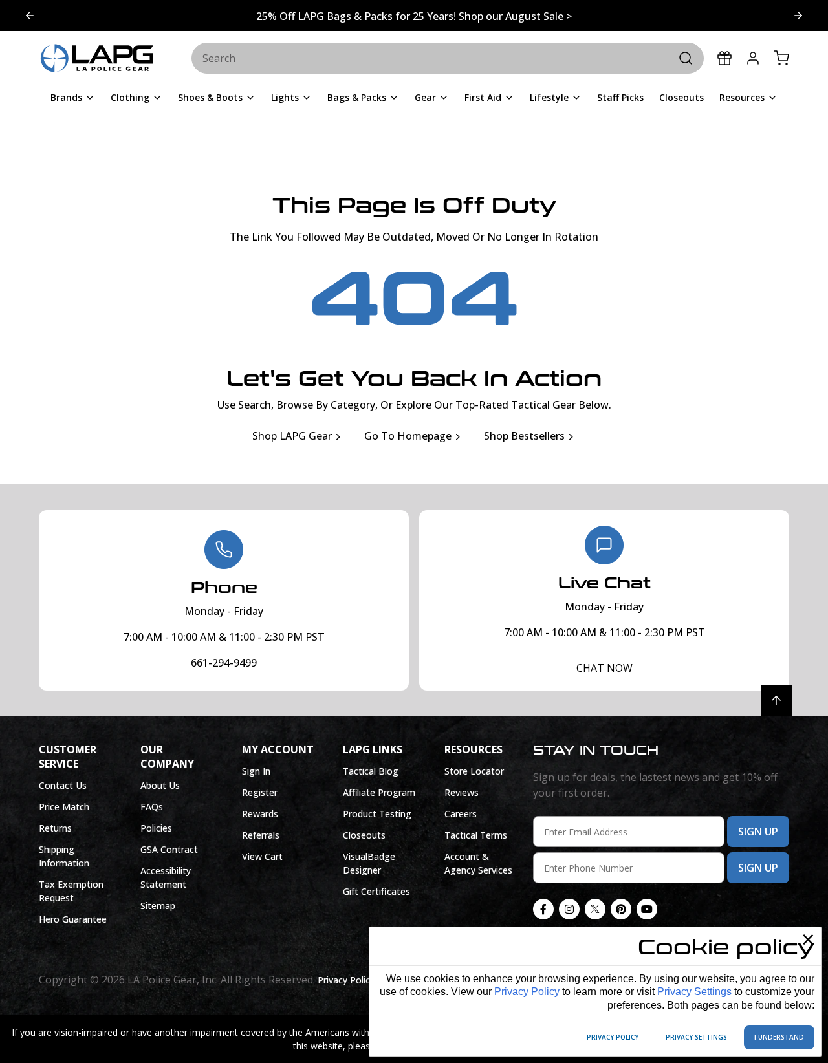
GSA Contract (169, 849)
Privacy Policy (527, 991)
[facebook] (543, 909)
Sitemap (157, 905)
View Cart (262, 856)
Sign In (256, 771)
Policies (156, 828)
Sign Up (758, 831)
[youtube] (647, 909)
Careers (460, 814)
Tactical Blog (370, 771)
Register (260, 792)
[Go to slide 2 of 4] (30, 15)
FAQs (151, 806)
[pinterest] (621, 909)
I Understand (779, 1037)
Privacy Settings (694, 991)
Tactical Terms (475, 835)
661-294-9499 (224, 663)
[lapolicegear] (97, 59)
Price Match (64, 806)
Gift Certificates (376, 891)
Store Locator (474, 771)
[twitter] (595, 909)
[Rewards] (724, 58)
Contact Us (63, 785)
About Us (160, 785)
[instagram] (569, 909)
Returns (55, 828)
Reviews (461, 792)
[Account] (753, 58)
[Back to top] (776, 700)
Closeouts (364, 835)
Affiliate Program (379, 792)
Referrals (260, 835)
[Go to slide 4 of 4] (798, 15)
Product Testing (377, 814)
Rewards (260, 814)
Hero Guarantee (73, 919)
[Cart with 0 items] (781, 58)
